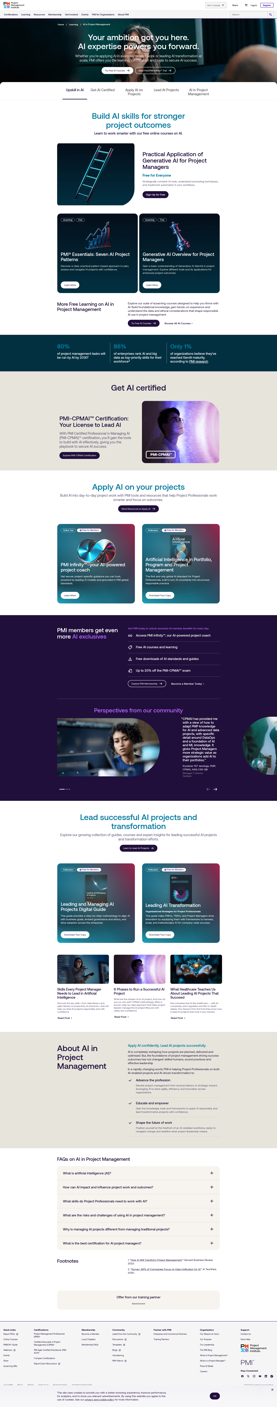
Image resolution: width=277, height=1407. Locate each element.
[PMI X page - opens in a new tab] (248, 1376)
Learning (25, 14)
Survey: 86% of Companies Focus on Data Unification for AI (166, 1269)
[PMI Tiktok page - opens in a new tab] (272, 1376)
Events (85, 14)
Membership (55, 14)
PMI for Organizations (103, 14)
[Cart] (246, 5)
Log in (254, 5)
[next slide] (215, 789)
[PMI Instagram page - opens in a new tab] (254, 1376)
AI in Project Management (198, 92)
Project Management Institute (254, 1348)
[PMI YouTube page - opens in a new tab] (260, 1376)
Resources (39, 14)
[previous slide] (208, 789)
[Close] (272, 1389)
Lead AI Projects (166, 90)
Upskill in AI (75, 90)
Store (235, 5)
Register (267, 5)
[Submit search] (270, 14)
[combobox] (216, 5)
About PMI (123, 14)
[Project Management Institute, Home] (13, 5)
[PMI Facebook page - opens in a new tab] (242, 1376)
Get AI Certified (103, 90)
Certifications (11, 14)
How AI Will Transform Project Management (156, 1259)
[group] (138, 749)
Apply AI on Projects (134, 92)
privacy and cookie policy (99, 1399)
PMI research (198, 361)
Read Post (64, 1017)
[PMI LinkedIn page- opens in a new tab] (266, 1376)
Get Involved (71, 14)
